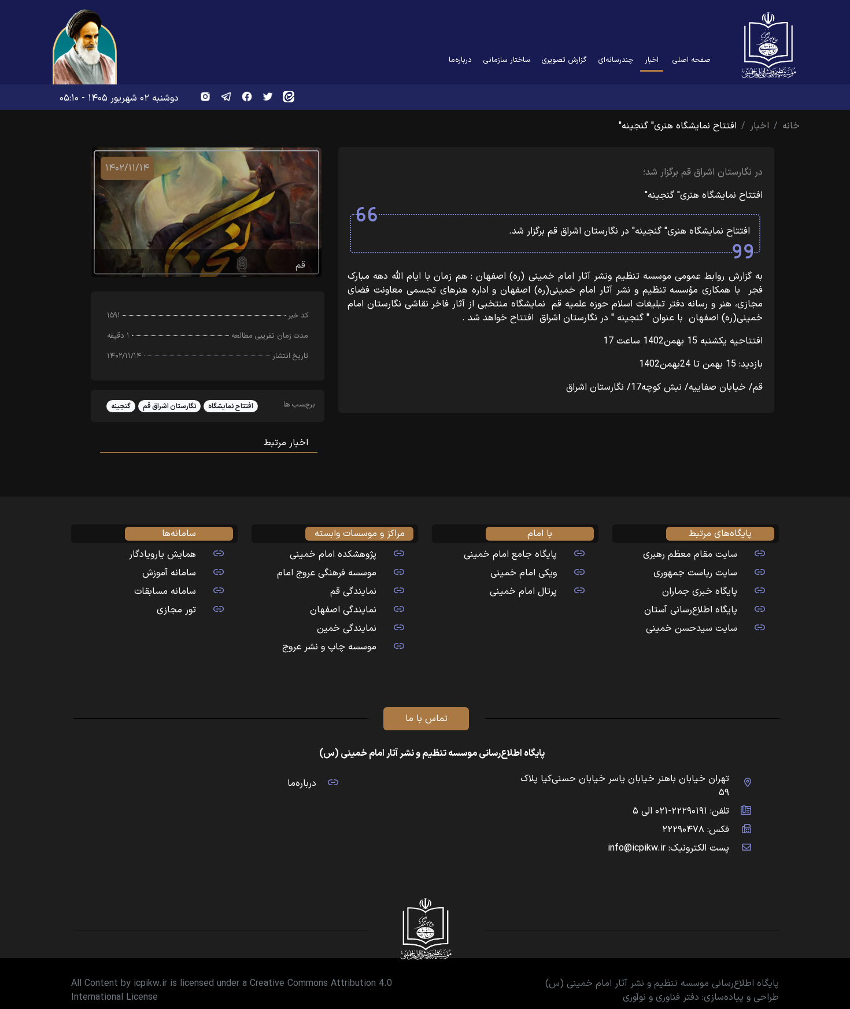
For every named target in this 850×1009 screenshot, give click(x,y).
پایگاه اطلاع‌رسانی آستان (690, 610)
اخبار (649, 59)
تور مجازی (176, 610)
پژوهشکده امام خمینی (333, 554)
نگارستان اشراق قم (170, 406)
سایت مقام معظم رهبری (690, 554)
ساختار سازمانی (506, 59)
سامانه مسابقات (165, 591)
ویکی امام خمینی (523, 573)
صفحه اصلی (691, 59)
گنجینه (121, 406)
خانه (791, 126)
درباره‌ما (460, 59)
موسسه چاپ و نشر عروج (329, 647)
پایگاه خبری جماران (699, 591)
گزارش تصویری (564, 59)
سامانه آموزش (169, 573)
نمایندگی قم (353, 591)
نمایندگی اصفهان (343, 610)
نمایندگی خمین (346, 628)
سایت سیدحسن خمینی (691, 628)
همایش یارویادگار (162, 554)
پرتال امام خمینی (523, 591)
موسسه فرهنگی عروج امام (326, 573)
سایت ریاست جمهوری (695, 573)
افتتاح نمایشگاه (230, 406)
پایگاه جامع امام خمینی (510, 554)
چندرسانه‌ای (615, 59)
